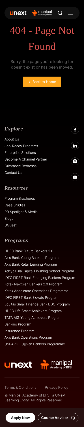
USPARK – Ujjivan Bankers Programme (34, 344)
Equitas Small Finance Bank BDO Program (37, 304)
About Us (11, 139)
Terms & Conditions (20, 387)
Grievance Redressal (20, 166)
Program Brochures (19, 198)
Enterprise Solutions (20, 152)
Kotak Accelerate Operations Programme (36, 291)
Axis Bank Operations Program (28, 337)
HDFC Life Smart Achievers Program (33, 311)
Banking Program (17, 324)
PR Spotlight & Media (20, 212)
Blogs (8, 218)
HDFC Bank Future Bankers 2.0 (28, 251)
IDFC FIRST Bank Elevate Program (31, 297)
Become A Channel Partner (25, 159)
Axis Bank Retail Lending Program (30, 264)
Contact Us (13, 173)
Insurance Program (19, 331)
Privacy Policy (56, 387)
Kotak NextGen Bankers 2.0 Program (33, 284)
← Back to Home (42, 81)
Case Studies (14, 205)
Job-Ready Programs (21, 146)
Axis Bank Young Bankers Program (31, 258)
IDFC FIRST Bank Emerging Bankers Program (39, 278)
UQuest (10, 225)
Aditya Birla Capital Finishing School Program (39, 271)
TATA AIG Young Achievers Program (32, 317)
